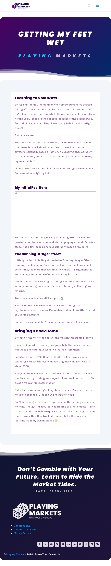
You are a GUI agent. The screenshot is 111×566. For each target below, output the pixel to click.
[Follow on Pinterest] (57, 544)
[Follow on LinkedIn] (74, 544)
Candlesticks (22, 525)
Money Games (22, 533)
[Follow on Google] (91, 544)
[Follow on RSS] (97, 544)
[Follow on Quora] (80, 544)
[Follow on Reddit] (86, 544)
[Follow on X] (45, 544)
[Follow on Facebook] (39, 544)
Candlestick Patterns (27, 529)
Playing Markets (16, 554)
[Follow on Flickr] (68, 544)
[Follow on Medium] (63, 544)
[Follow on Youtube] (51, 544)
